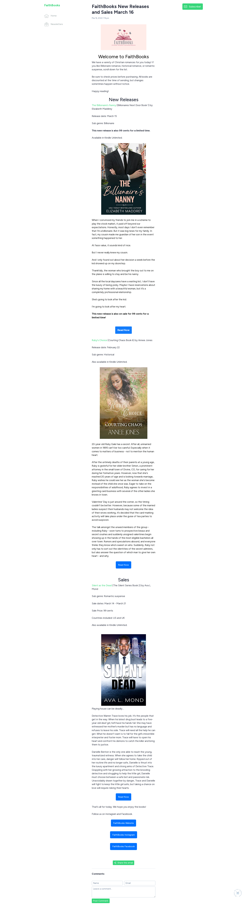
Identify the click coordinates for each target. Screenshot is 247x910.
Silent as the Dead (102, 585)
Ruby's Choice (99, 340)
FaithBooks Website (123, 823)
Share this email (125, 862)
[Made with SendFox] (238, 893)
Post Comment (100, 901)
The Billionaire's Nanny (104, 105)
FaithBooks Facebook (123, 846)
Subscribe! (195, 6)
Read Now (123, 330)
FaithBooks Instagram (123, 834)
